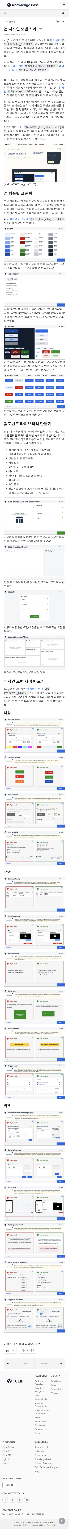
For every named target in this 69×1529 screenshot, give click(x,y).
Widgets (55, 1393)
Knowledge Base (42, 1459)
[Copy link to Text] (15, 872)
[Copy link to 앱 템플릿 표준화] (37, 193)
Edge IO (6, 1451)
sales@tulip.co (37, 1514)
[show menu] (64, 4)
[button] (19, 1363)
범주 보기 (13, 21)
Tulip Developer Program (46, 1467)
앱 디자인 (18, 65)
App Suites (56, 1381)
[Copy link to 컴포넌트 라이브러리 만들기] (56, 424)
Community (40, 1455)
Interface (23, 313)
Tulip (20, 127)
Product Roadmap (43, 1463)
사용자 (56, 40)
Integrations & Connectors (41, 1412)
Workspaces (40, 1425)
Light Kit (6, 1459)
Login (9, 1485)
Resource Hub (41, 1447)
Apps (53, 1385)
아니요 (30, 1350)
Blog (36, 1471)
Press (52, 1522)
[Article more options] (62, 21)
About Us (18, 1522)
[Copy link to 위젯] (15, 1106)
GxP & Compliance (40, 1419)
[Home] (22, 5)
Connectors (56, 1389)
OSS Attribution (40, 1522)
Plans (5, 1463)
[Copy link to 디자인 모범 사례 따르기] (49, 681)
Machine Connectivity (40, 1404)
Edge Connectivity (40, 1397)
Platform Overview (39, 1383)
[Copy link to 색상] (15, 713)
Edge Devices (9, 1447)
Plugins (38, 1429)
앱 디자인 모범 (34, 689)
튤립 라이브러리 (18, 219)
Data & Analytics (39, 1390)
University (39, 1451)
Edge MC (7, 1455)
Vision (37, 1433)
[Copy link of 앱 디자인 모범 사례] (40, 29)
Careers (28, 1522)
